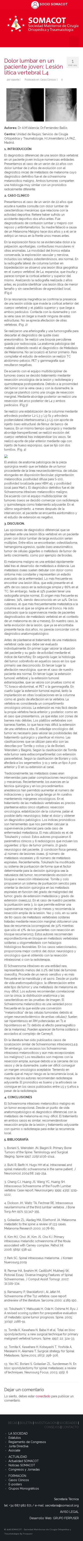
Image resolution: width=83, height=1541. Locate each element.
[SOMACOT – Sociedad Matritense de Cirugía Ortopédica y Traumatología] (42, 23)
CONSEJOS (52, 1427)
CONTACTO (70, 1427)
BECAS (12, 1423)
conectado (43, 1396)
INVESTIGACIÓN (45, 1423)
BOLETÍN (26, 1423)
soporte (15, 79)
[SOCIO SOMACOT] (35, 4)
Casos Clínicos (48, 79)
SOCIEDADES (68, 1423)
